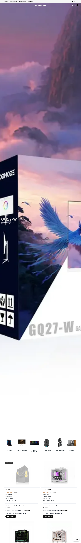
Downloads (30, 1)
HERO (7, 490)
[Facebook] (73, 1)
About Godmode (22, 1)
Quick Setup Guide (13, 1)
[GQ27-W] (40, 220)
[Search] (69, 5)
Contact (6, 1)
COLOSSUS (47, 490)
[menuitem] (6, 1)
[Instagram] (75, 1)
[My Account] (72, 5)
